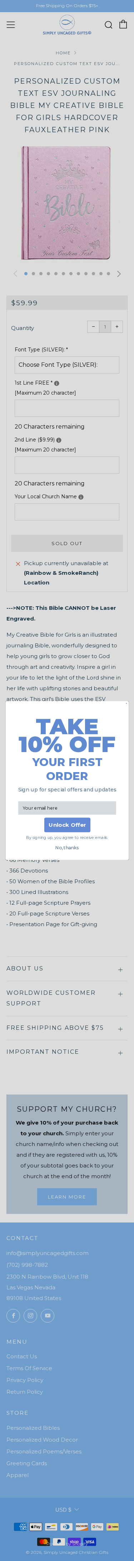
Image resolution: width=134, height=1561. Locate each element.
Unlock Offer (67, 825)
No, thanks (67, 847)
